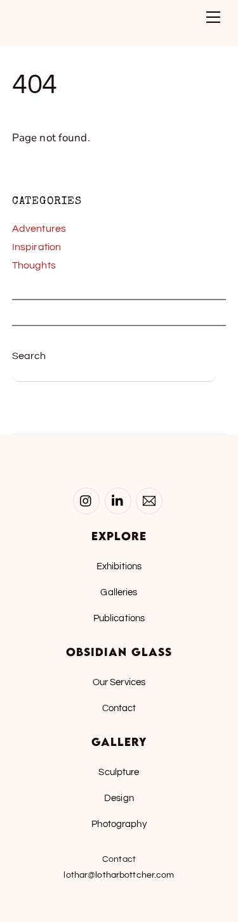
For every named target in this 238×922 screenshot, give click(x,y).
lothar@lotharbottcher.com (118, 875)
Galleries (118, 592)
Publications (119, 618)
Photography (118, 824)
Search (29, 356)
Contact (119, 708)
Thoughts (34, 265)
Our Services (119, 682)
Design (119, 798)
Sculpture (118, 772)
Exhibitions (119, 566)
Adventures (39, 229)
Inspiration (36, 247)
